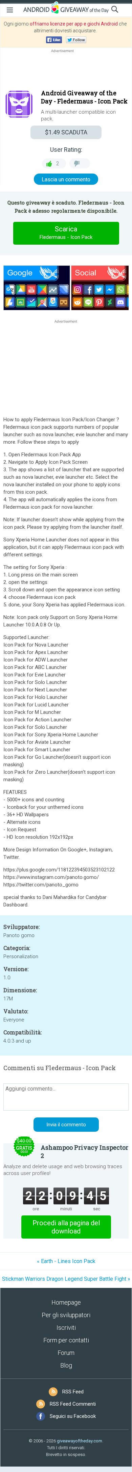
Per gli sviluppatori (66, 1315)
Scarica (66, 232)
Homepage (66, 1302)
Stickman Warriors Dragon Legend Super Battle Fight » (66, 1279)
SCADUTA (66, 132)
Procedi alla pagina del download (66, 1227)
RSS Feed (73, 1392)
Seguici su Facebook (73, 1416)
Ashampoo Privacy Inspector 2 (84, 1151)
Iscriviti (66, 1327)
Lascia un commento (66, 179)
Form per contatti (66, 1340)
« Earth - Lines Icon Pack (66, 1261)
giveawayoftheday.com (79, 1440)
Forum (66, 1352)
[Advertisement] (66, 70)
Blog (66, 1365)
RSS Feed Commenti (73, 1404)
